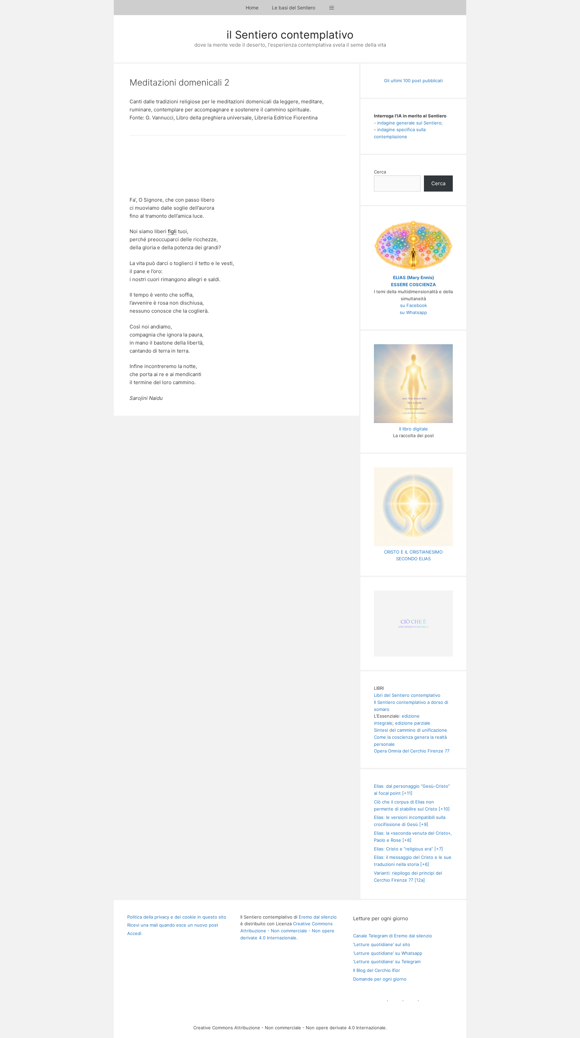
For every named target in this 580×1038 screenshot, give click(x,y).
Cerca (380, 171)
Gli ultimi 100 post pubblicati (413, 80)
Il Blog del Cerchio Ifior (376, 970)
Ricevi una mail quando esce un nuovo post (172, 925)
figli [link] (172, 231)
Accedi (134, 933)
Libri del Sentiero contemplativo (407, 695)
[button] (331, 7)
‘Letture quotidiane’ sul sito (381, 944)
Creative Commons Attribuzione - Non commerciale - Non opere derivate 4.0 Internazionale (287, 930)
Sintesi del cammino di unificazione (410, 730)
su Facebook (413, 305)
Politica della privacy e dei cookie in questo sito (176, 917)
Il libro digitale (413, 428)
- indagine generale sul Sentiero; (408, 122)
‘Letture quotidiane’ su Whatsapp (387, 953)
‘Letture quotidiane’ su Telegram (387, 961)
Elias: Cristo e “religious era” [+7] (408, 848)
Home (252, 7)
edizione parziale (412, 723)
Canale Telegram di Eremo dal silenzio (392, 935)
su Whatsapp (413, 312)
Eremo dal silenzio (318, 917)
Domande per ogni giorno (379, 979)
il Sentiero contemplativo (290, 34)
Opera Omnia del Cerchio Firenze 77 (411, 751)
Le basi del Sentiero (293, 7)
